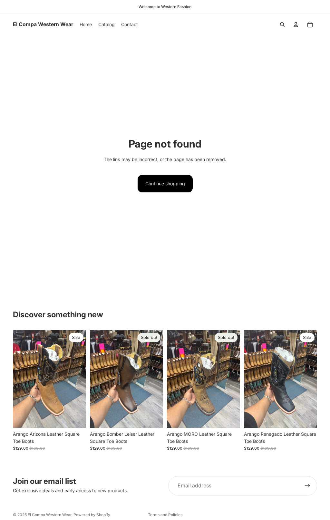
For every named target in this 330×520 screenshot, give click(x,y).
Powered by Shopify (91, 514)
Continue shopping (165, 183)
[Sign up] (307, 486)
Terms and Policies (165, 514)
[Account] (296, 24)
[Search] (282, 24)
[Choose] (76, 418)
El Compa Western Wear (50, 514)
